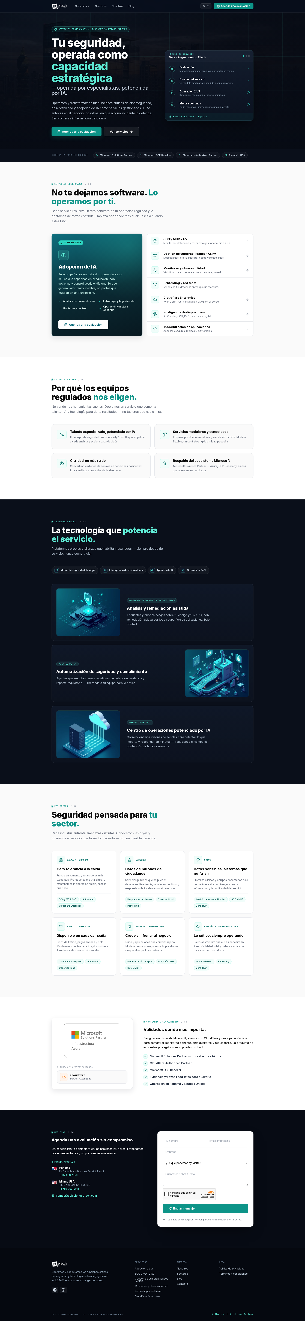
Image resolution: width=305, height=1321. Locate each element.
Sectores (100, 6)
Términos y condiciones (233, 1273)
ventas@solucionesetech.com (76, 1195)
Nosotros (117, 6)
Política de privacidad (231, 1268)
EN (208, 6)
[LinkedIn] (55, 1290)
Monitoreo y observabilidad (151, 1286)
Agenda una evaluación (79, 131)
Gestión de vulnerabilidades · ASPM (151, 1280)
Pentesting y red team (148, 1291)
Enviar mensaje (184, 1208)
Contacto (182, 1283)
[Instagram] (63, 1290)
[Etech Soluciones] (59, 6)
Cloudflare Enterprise (147, 1296)
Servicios (81, 6)
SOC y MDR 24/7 (145, 1273)
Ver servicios (119, 131)
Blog (131, 6)
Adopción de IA (144, 1268)
